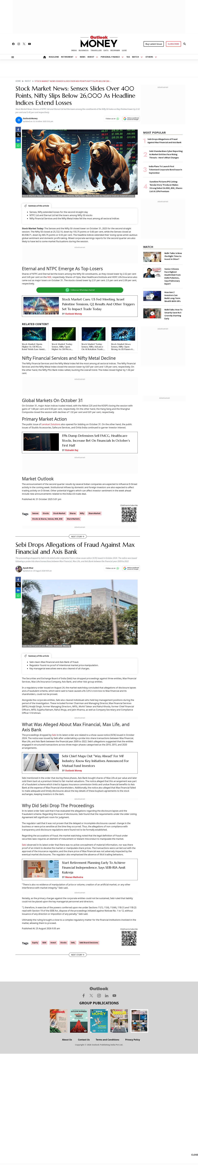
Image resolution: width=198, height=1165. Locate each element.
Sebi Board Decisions (88, 942)
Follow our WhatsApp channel (83, 290)
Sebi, (73, 942)
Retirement (67, 57)
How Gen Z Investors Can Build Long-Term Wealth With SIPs (172, 297)
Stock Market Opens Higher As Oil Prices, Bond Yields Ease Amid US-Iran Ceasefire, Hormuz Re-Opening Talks (33, 350)
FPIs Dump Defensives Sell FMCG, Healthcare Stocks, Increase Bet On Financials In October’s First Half (96, 440)
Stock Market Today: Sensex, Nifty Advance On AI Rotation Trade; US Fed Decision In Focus (92, 349)
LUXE (124, 50)
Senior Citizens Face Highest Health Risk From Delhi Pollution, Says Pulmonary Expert (172, 276)
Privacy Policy (132, 1039)
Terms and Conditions (107, 1039)
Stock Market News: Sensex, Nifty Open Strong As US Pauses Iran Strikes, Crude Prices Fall (123, 348)
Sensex (35, 513)
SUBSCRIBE (173, 43)
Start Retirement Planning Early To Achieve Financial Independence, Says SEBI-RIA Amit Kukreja (93, 867)
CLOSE (194, 1154)
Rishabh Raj (71, 450)
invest (53, 942)
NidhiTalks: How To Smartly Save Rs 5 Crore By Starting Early (173, 314)
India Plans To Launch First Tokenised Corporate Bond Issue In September (165, 169)
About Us (67, 1039)
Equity (35, 942)
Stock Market (59, 513)
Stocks (46, 513)
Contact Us (84, 1039)
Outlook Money (73, 313)
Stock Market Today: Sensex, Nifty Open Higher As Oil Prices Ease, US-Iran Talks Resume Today (62, 349)
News (82, 57)
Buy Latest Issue (153, 43)
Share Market (94, 513)
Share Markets (73, 519)
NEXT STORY (76, 536)
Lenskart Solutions (51, 424)
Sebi (54, 734)
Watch (135, 57)
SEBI (44, 942)
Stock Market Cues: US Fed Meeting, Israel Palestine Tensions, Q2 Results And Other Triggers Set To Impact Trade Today (98, 304)
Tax (128, 57)
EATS (106, 50)
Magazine (54, 57)
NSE (49, 277)
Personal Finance (110, 57)
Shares (73, 513)
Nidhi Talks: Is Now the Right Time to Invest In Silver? (173, 256)
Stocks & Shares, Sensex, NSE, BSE (47, 519)
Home (18, 81)
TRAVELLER (96, 50)
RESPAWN (115, 50)
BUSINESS (83, 50)
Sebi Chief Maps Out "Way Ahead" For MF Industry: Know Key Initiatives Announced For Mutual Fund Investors (95, 761)
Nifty (82, 513)
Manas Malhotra (74, 877)
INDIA (74, 50)
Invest (90, 57)
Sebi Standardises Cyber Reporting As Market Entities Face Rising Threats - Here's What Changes (166, 154)
